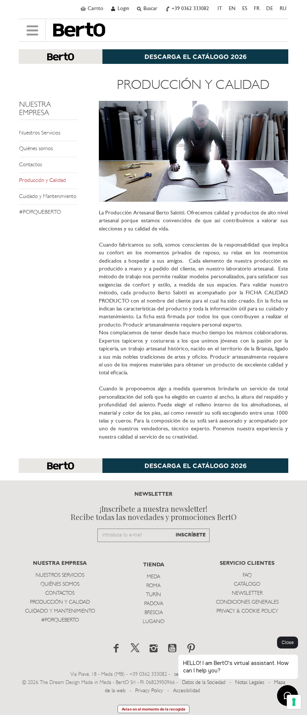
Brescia (154, 613)
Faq (247, 575)
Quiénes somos (36, 149)
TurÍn (153, 595)
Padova (153, 604)
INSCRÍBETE (191, 535)
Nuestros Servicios (39, 133)
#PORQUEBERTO (40, 212)
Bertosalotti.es (79, 29)
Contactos (30, 165)
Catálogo (247, 584)
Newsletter (247, 593)
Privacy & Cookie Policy (247, 611)
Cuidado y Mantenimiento (47, 196)
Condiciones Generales (247, 602)
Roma (153, 586)
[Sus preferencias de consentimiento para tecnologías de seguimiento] (294, 702)
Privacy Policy (149, 691)
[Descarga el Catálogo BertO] (153, 60)
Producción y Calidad (42, 180)
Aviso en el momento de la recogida (153, 709)
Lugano (153, 622)
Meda (153, 577)
